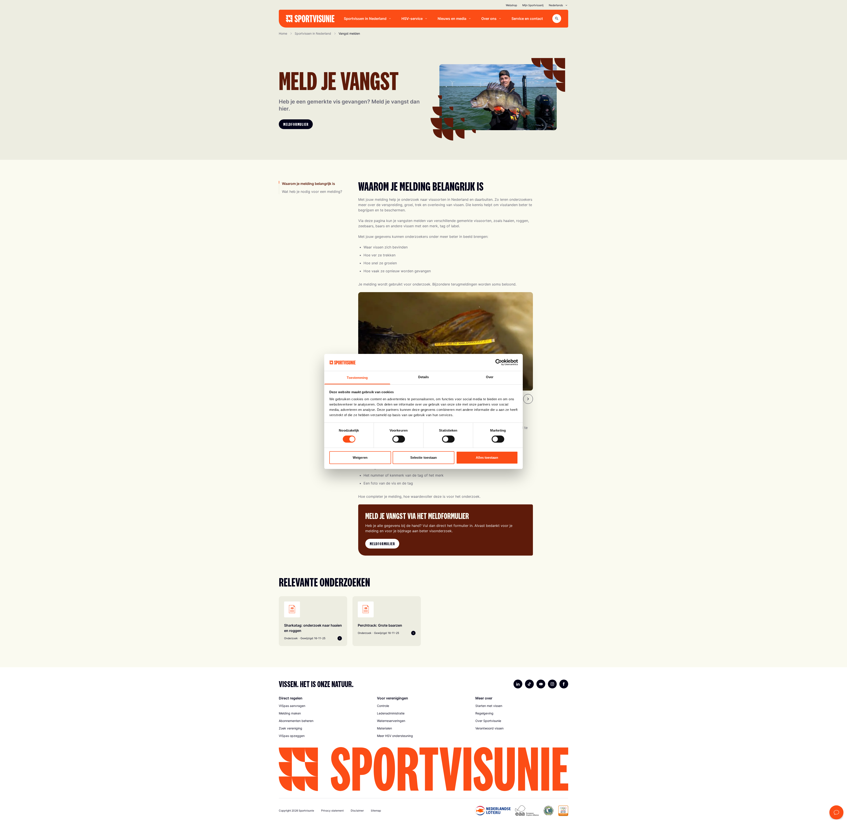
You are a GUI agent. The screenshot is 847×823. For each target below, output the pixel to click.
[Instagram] (552, 684)
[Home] (310, 18)
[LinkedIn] (517, 684)
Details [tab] (423, 377)
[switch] (398, 439)
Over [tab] (489, 377)
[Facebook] (563, 684)
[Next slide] (528, 399)
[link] (325, 705)
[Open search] (556, 18)
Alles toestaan (487, 457)
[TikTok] (529, 684)
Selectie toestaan (423, 457)
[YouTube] (540, 684)
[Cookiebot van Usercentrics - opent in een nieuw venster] (498, 362)
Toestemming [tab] (357, 378)
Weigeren (360, 457)
